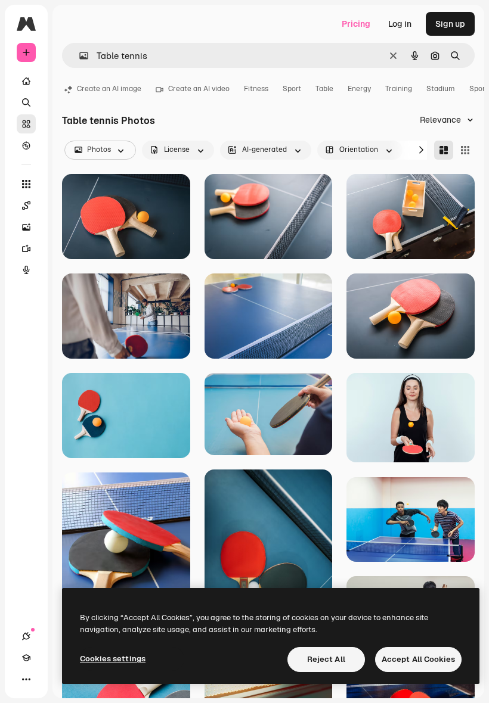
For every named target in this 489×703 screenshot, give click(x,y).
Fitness (256, 89)
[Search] (26, 102)
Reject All (326, 659)
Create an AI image (109, 89)
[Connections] (26, 636)
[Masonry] (443, 150)
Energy (359, 89)
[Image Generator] (26, 227)
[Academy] (26, 657)
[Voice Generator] (26, 269)
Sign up (450, 23)
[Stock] (26, 123)
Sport (292, 89)
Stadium (440, 89)
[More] (26, 679)
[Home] (26, 81)
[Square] (465, 150)
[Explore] (26, 145)
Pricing (356, 23)
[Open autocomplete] (79, 55)
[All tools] (26, 184)
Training (398, 89)
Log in (399, 23)
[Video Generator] (26, 248)
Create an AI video (199, 89)
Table (324, 89)
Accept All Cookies (418, 659)
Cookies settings (113, 659)
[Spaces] (26, 205)
